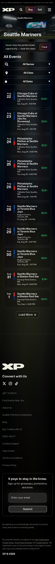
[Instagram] (10, 384)
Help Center (8, 450)
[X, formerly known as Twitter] (4, 384)
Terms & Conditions (12, 458)
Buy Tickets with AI (12, 429)
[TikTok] (16, 384)
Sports (7, 18)
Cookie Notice (42, 542)
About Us (7, 407)
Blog (4, 422)
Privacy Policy (9, 465)
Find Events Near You (13, 400)
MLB (13, 18)
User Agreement (42, 539)
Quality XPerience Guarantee (17, 414)
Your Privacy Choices (23, 542)
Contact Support (10, 443)
